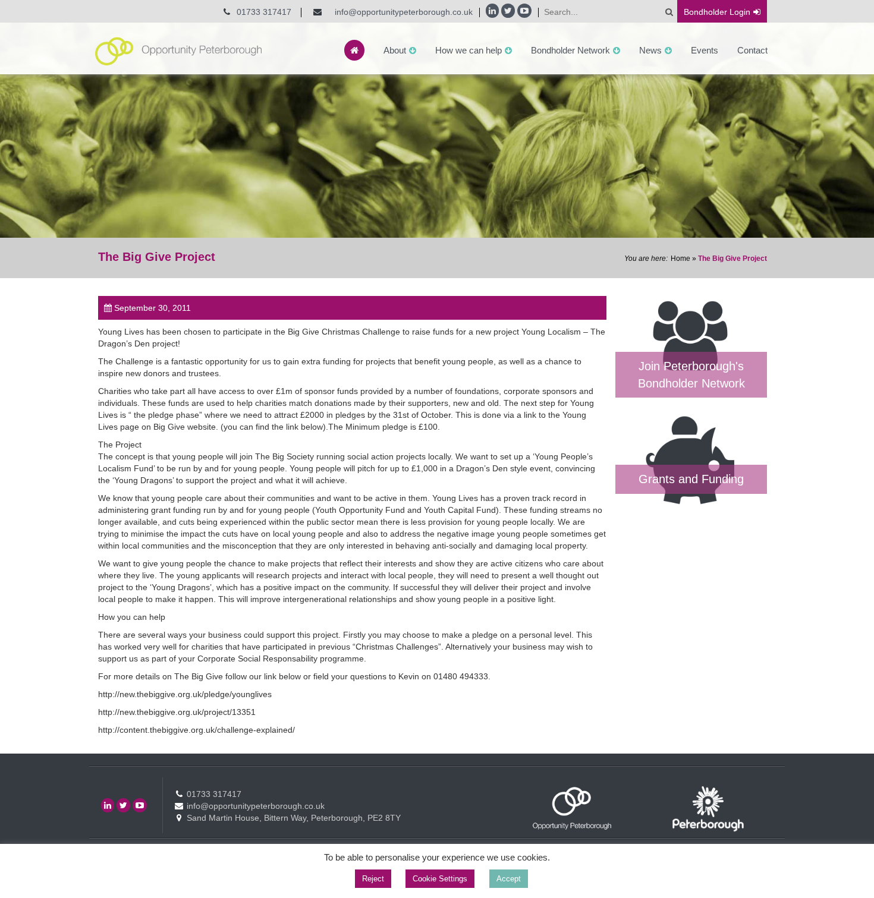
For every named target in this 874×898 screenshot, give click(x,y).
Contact (752, 50)
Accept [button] (508, 878)
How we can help (468, 50)
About (394, 50)
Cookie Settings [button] (440, 878)
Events (704, 50)
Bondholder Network (570, 50)
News (650, 50)
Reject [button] (373, 878)
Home (680, 258)
